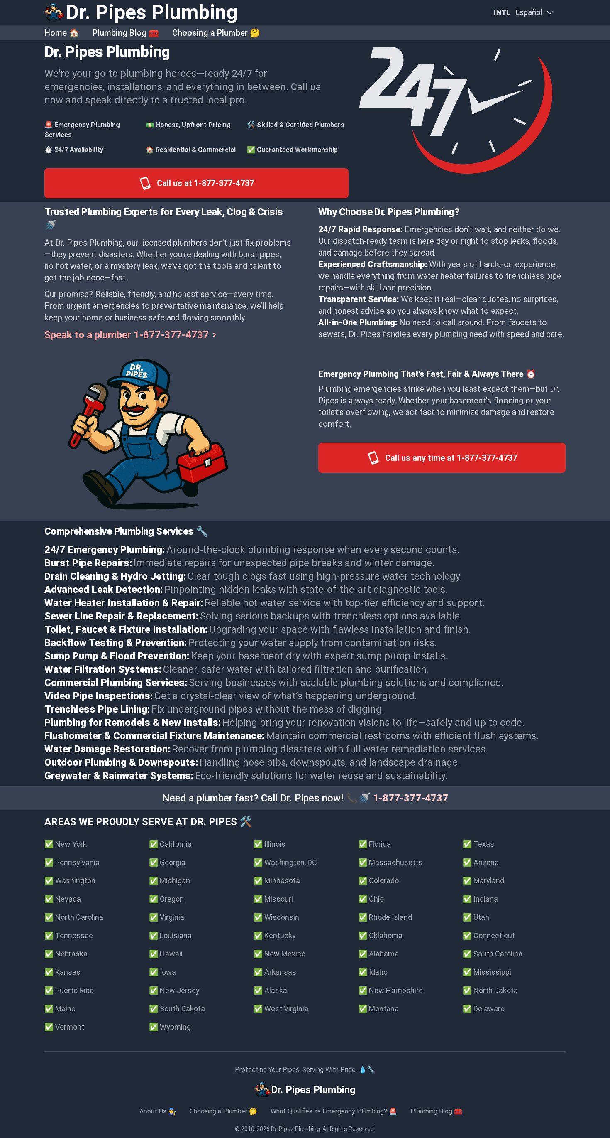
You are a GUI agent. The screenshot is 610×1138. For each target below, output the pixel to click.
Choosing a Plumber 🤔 (216, 33)
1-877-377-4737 (410, 798)
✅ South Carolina (492, 953)
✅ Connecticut (489, 935)
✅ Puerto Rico (69, 990)
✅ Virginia (166, 917)
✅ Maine (60, 1008)
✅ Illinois (269, 844)
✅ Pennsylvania (72, 862)
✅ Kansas (62, 972)
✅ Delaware (484, 1008)
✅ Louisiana (170, 935)
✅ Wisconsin (276, 917)
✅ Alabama (378, 953)
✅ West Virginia (281, 1008)
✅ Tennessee (68, 935)
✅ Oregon (166, 899)
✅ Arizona (481, 862)
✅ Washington (69, 880)
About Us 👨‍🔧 (157, 1111)
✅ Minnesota (277, 880)
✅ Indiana (480, 899)
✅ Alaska (270, 990)
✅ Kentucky (275, 935)
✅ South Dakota (177, 1008)
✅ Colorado (378, 880)
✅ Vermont (64, 1026)
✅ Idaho (373, 972)
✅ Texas (478, 844)
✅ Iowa (162, 972)
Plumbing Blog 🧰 (126, 33)
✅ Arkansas (275, 972)
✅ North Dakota (490, 990)
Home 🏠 (61, 33)
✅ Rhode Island (385, 917)
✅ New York (65, 844)
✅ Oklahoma (380, 935)
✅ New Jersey (174, 990)
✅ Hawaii (166, 953)
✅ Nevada (62, 899)
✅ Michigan (169, 880)
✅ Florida (374, 844)
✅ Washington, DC (285, 862)
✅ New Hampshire (390, 990)
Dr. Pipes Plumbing (295, 1129)
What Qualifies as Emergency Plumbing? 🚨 (334, 1111)
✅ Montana (378, 1008)
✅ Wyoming (170, 1026)
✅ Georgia (167, 862)
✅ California (170, 844)
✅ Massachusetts (390, 862)
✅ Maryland (483, 880)
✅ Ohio (371, 899)
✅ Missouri (273, 899)
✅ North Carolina (73, 917)
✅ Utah (476, 917)
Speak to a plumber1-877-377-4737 (126, 335)
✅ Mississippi (487, 972)
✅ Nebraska (66, 953)
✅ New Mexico (279, 953)
